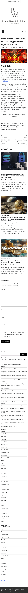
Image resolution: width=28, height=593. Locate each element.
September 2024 (5, 489)
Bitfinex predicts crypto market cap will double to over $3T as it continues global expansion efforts (13, 219)
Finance (3, 542)
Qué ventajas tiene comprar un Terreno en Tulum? (12, 406)
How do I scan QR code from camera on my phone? (13, 408)
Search (3, 352)
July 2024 (3, 495)
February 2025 (4, 476)
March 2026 (4, 441)
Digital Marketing (5, 537)
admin (23, 48)
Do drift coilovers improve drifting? (9, 368)
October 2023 (4, 519)
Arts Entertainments (5, 526)
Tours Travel (4, 577)
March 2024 (4, 505)
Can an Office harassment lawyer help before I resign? (13, 359)
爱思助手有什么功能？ (6, 388)
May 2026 (3, 436)
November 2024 (5, 484)
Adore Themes (15, 591)
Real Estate (3, 563)
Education (3, 539)
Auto (2, 529)
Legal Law (3, 553)
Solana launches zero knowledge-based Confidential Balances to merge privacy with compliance (12, 175)
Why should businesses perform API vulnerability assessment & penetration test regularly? (12, 384)
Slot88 (3, 580)
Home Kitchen (4, 550)
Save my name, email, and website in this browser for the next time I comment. (14, 334)
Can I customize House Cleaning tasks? (10, 390)
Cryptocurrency (11, 130)
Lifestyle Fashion (5, 555)
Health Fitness (4, 547)
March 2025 (4, 473)
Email (3, 317)
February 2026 (4, 444)
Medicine (3, 558)
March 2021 (4, 521)
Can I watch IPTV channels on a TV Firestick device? (13, 419)
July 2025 (3, 463)
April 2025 (3, 471)
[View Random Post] (22, 31)
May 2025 (3, 468)
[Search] (25, 31)
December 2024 (4, 481)
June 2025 (3, 465)
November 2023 (5, 516)
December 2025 (4, 449)
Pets (2, 561)
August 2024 (4, 492)
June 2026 (3, 433)
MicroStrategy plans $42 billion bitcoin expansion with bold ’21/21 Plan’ (12, 261)
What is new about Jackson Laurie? (9, 426)
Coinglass (5, 81)
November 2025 (5, 452)
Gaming (3, 545)
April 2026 (3, 439)
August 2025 (4, 460)
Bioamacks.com (16, 589)
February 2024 (4, 508)
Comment (4, 289)
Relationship (4, 566)
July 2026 (3, 431)
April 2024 (3, 503)
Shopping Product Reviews (7, 569)
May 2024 (3, 500)
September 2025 (5, 457)
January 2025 (4, 479)
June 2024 (3, 497)
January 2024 (4, 511)
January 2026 (4, 447)
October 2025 (4, 455)
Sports (2, 571)
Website (3, 325)
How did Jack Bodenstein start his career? (10, 362)
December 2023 (4, 513)
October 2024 (4, 487)
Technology (4, 574)
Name (3, 310)
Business (3, 531)
